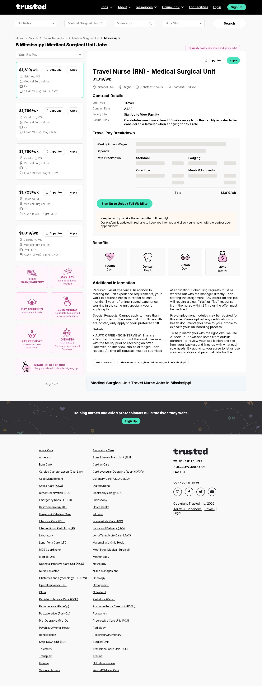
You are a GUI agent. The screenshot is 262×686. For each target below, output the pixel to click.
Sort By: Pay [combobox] (28, 55)
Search (229, 23)
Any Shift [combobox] (173, 23)
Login (217, 7)
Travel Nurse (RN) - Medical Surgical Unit (154, 71)
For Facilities (198, 7)
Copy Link (56, 69)
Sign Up (236, 7)
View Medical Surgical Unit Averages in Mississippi (153, 362)
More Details (104, 362)
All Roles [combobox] (24, 23)
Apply (73, 69)
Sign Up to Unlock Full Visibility (124, 204)
